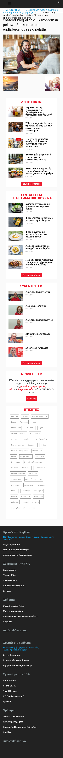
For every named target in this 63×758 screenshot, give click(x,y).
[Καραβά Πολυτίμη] (15, 310)
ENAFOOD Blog (11, 10)
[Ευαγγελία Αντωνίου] (15, 352)
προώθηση (38, 496)
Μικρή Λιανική (26, 456)
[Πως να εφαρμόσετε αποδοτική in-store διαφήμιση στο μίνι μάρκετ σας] (15, 143)
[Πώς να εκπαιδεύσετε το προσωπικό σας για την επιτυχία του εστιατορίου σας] (15, 127)
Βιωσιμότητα (35, 434)
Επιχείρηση (32, 445)
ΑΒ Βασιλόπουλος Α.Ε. (14, 585)
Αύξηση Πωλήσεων (18, 434)
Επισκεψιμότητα (17, 445)
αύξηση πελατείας (18, 473)
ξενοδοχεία (38, 491)
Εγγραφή (31, 398)
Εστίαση (44, 445)
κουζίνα (14, 491)
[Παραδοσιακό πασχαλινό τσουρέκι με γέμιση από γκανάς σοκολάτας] (15, 264)
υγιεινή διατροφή (18, 508)
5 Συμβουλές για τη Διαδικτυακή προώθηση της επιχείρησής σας (30, 11)
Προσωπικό (15, 462)
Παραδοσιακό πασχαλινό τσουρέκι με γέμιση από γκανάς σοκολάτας (39, 262)
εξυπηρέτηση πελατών (33, 479)
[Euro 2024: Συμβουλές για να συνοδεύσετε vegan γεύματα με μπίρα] (15, 173)
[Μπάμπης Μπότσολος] (15, 338)
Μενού (13, 456)
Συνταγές (14, 468)
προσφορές (25, 496)
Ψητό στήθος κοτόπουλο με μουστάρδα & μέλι (39, 219)
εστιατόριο (28, 485)
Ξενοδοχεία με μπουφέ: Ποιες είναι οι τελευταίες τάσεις (38, 157)
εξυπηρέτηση (16, 479)
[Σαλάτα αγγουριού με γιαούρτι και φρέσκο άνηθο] (15, 208)
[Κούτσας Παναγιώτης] (15, 296)
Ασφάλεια (7, 621)
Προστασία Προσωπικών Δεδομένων (20, 616)
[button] (59, 4)
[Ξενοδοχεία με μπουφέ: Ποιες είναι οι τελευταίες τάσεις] (15, 159)
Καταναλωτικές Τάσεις (19, 451)
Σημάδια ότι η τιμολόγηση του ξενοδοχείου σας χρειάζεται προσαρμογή (38, 111)
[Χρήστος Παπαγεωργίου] (15, 324)
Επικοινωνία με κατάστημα (16, 550)
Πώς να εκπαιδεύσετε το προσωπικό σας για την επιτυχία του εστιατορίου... (39, 127)
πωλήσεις (15, 502)
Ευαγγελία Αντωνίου (36, 347)
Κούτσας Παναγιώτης (37, 291)
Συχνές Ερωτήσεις (11, 544)
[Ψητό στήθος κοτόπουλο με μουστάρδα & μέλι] (15, 222)
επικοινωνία (15, 485)
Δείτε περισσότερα (31, 183)
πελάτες (14, 496)
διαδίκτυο (33, 473)
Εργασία (7, 591)
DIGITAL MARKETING (39, 416)
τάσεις (25, 502)
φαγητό (32, 508)
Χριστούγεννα (40, 468)
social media (29, 428)
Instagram (35, 422)
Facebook (24, 422)
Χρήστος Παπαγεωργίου (39, 319)
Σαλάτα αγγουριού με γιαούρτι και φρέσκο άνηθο (37, 206)
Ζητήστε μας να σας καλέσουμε (17, 555)
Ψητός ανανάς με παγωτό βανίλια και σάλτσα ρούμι (36, 234)
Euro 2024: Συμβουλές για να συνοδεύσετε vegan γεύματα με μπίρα (39, 171)
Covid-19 (14, 416)
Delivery (25, 416)
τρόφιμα (35, 502)
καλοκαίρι (41, 485)
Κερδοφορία (37, 451)
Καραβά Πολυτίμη (35, 305)
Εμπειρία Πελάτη (40, 439)
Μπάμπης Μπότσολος (37, 333)
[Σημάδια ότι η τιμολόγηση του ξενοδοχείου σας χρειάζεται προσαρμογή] (15, 111)
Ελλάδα (27, 439)
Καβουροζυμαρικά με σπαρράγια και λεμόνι (38, 247)
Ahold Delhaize (10, 580)
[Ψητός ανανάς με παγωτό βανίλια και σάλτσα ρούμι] (15, 236)
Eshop (13, 422)
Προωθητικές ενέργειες (33, 462)
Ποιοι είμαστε (9, 570)
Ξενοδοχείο (40, 456)
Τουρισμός (26, 468)
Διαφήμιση (15, 439)
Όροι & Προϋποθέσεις (13, 606)
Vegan (41, 428)
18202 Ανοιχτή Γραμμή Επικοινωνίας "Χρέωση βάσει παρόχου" (21, 648)
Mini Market (16, 428)
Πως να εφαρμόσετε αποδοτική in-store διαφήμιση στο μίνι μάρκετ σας (36, 142)
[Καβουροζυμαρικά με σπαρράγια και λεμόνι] (15, 250)
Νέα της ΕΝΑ (9, 575)
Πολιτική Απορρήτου (13, 611)
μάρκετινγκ (26, 491)
